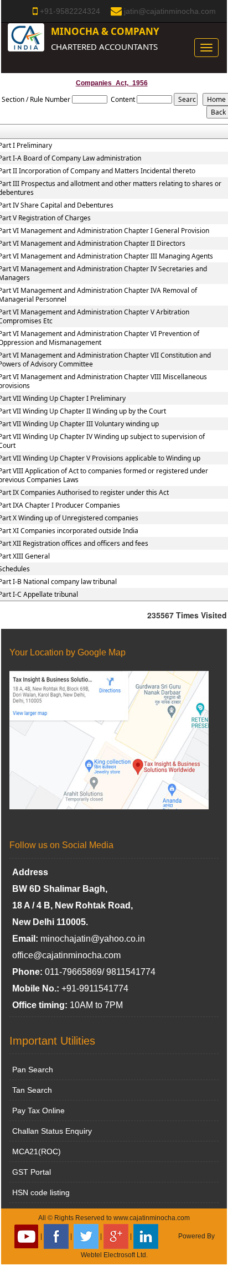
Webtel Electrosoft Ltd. (114, 1255)
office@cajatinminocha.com (66, 955)
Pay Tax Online (38, 1110)
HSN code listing (41, 1192)
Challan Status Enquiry (52, 1131)
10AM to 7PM (96, 1005)
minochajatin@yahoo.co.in (92, 938)
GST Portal (31, 1172)
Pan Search (32, 1069)
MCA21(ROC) (36, 1151)
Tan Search (32, 1090)
